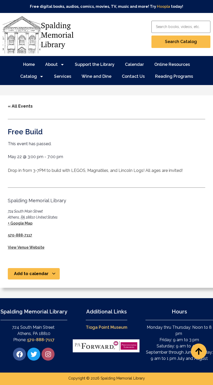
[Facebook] (19, 354)
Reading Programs (174, 76)
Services (62, 76)
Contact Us (133, 76)
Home (29, 64)
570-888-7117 (20, 235)
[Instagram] (48, 354)
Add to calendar (32, 273)
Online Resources (172, 64)
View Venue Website (26, 247)
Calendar (134, 64)
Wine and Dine (96, 76)
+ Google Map (20, 223)
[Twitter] (33, 354)
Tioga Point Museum (106, 327)
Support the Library (95, 64)
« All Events (20, 106)
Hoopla (163, 6)
